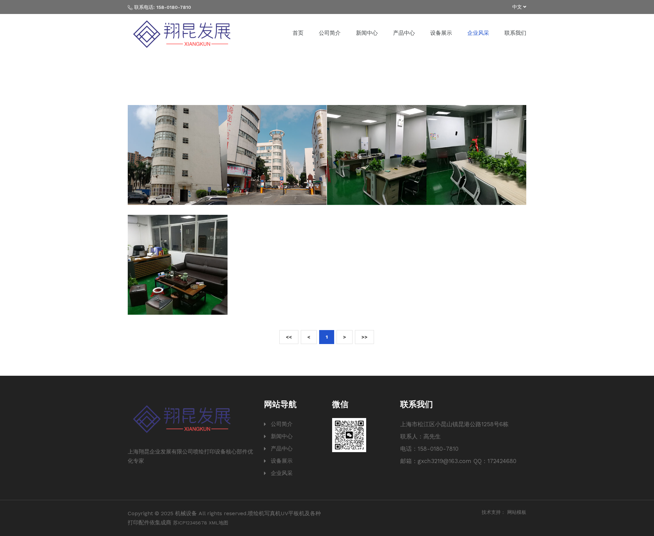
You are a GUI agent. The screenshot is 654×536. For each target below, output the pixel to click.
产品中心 (404, 33)
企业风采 (478, 33)
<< (289, 337)
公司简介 (330, 33)
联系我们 (515, 33)
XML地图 (218, 522)
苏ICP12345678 (190, 522)
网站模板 (516, 512)
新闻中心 (367, 33)
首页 (298, 33)
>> (364, 337)
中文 (517, 6)
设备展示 (441, 33)
